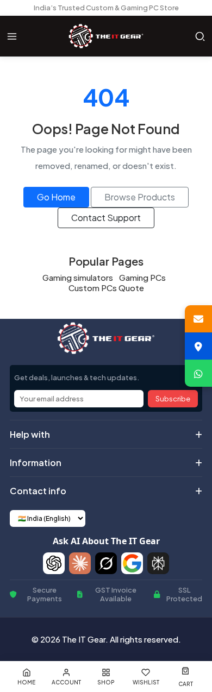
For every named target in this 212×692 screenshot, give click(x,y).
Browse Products (139, 197)
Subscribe (172, 398)
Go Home (56, 197)
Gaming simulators (77, 277)
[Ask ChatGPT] (54, 563)
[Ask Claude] (80, 563)
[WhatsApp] (198, 373)
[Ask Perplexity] (158, 563)
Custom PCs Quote (106, 287)
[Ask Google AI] (132, 563)
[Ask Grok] (106, 563)
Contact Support (106, 217)
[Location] (198, 346)
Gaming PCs (142, 277)
